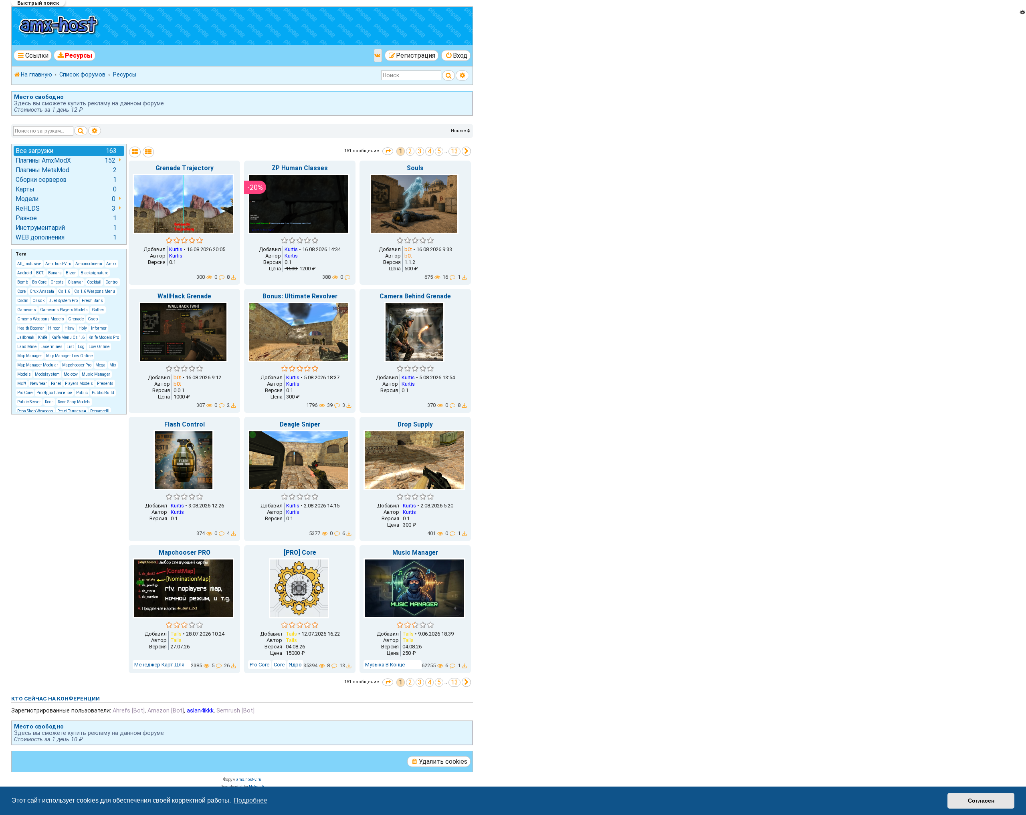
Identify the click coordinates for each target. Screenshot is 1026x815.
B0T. (40, 273)
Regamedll (99, 411)
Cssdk (38, 300)
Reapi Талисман (71, 411)
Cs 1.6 (64, 291)
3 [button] (420, 151)
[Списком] (148, 152)
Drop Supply (415, 424)
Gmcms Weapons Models (40, 319)
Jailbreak (25, 337)
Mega (100, 365)
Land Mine (26, 346)
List (70, 346)
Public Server (29, 402)
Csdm (22, 300)
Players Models (79, 383)
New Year (38, 383)
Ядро (295, 665)
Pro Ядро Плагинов (54, 392)
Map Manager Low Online (69, 356)
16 (445, 277)
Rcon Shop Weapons (35, 411)
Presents (105, 383)
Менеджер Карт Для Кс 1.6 (159, 668)
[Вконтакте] (378, 55)
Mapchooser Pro (76, 365)
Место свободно (39, 97)
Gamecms (26, 310)
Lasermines (51, 346)
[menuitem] (75, 55)
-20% (255, 187)
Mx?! (21, 383)
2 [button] (410, 151)
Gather (98, 310)
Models (24, 374)
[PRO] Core (300, 552)
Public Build (103, 392)
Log (81, 346)
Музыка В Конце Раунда (385, 668)
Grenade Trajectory (185, 168)
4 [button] (429, 151)
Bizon (71, 273)
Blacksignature (94, 273)
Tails (176, 634)
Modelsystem (47, 374)
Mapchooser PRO (184, 552)
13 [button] (454, 151)
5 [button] (439, 151)
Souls (415, 168)
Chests (57, 282)
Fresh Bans (92, 300)
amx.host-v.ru (248, 779)
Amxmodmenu (88, 264)
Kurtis (175, 249)
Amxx (111, 264)
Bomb (22, 282)
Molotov (71, 374)
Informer (99, 328)
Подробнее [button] (250, 800)
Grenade (76, 319)
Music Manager (96, 374)
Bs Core (39, 282)
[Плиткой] (135, 152)
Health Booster (30, 328)
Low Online (99, 346)
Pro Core (24, 392)
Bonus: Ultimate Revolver (300, 296)
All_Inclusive (29, 264)
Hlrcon (54, 328)
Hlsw (70, 328)
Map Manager (29, 356)
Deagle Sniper (300, 424)
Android (24, 273)
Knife (42, 337)
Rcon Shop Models (74, 402)
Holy (83, 328)
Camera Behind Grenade (415, 296)
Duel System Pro (63, 300)
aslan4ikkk (200, 710)
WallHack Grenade (184, 296)
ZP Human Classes (300, 168)
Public (82, 392)
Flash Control (184, 424)
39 (330, 405)
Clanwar (75, 282)
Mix (112, 365)
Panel (56, 383)
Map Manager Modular (37, 365)
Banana (55, 273)
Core (21, 291)
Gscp (93, 319)
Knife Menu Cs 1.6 (68, 337)
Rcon (49, 402)
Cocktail (94, 282)
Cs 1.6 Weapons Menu (94, 291)
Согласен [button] (981, 800)
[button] (387, 151)
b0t (408, 249)
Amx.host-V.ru (58, 264)
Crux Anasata (42, 291)
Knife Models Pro (104, 337)
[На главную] (59, 26)
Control (112, 282)
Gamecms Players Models (64, 310)
